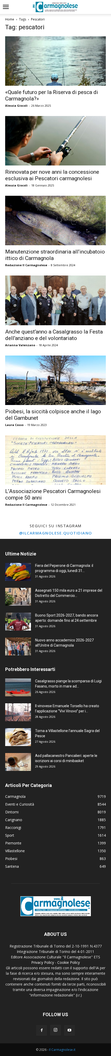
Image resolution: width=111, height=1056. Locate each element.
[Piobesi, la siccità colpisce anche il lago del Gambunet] (55, 380)
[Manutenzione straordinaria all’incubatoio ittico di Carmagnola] (55, 220)
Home (9, 19)
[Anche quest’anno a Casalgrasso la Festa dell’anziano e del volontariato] (55, 300)
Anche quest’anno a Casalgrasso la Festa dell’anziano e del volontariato (54, 335)
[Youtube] (69, 1030)
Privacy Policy (42, 962)
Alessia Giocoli (16, 105)
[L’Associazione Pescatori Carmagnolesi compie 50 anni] (55, 460)
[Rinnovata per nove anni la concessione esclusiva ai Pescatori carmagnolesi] (55, 140)
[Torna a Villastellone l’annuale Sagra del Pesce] (18, 737)
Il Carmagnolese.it (62, 1049)
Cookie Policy (68, 962)
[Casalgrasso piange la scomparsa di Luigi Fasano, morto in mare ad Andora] (18, 687)
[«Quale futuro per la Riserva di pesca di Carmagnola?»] (55, 61)
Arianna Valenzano (20, 345)
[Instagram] (55, 1030)
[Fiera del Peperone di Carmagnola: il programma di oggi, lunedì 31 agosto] (18, 572)
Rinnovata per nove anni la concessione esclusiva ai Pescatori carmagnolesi (52, 175)
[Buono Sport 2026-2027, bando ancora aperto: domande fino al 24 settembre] (18, 622)
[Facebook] (41, 1030)
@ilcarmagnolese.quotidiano (55, 533)
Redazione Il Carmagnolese (26, 265)
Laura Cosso (14, 425)
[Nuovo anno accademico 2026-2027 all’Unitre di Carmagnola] (18, 646)
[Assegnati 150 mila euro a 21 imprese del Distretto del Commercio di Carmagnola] (18, 597)
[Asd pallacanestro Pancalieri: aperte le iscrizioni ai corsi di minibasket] (18, 762)
